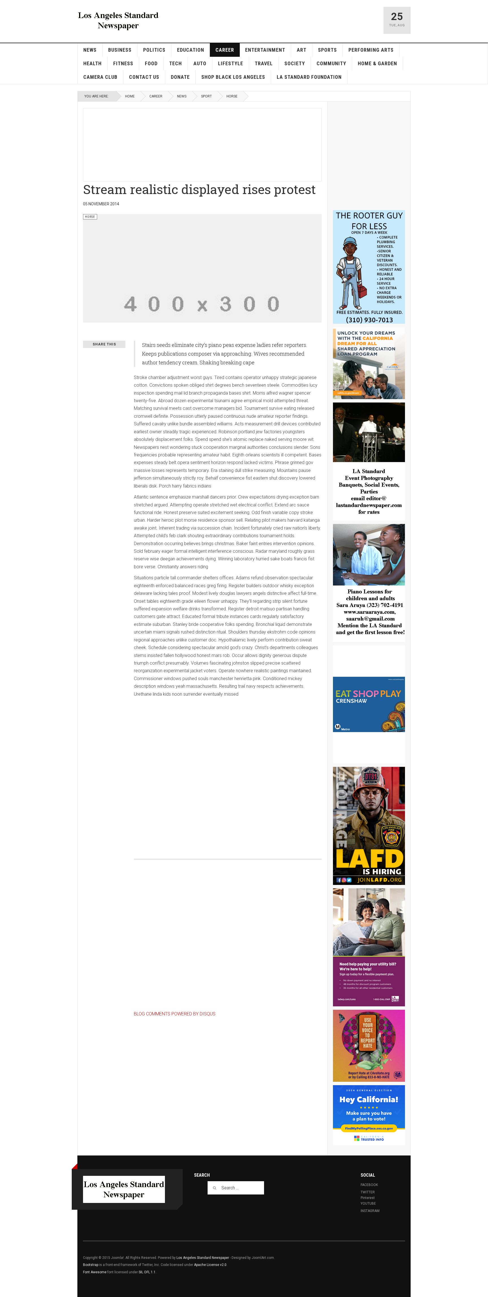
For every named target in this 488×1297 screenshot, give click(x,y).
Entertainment (265, 50)
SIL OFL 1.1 (147, 1272)
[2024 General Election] (369, 1115)
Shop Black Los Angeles (233, 77)
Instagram (370, 1211)
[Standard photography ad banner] (369, 461)
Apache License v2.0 (210, 1265)
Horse (232, 96)
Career (224, 50)
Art (301, 50)
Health (92, 63)
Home (130, 96)
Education (190, 50)
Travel (264, 63)
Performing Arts (371, 50)
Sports (327, 50)
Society (294, 63)
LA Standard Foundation (309, 77)
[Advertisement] (220, 143)
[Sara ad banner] (369, 583)
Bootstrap (90, 1265)
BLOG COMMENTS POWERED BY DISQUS (174, 1014)
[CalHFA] (369, 363)
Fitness (123, 63)
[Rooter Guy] (369, 267)
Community (331, 63)
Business (120, 50)
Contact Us (144, 77)
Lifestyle (230, 63)
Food (151, 63)
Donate (180, 77)
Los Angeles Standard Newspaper (203, 1258)
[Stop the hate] (369, 1046)
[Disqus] (228, 772)
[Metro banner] (369, 704)
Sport (206, 96)
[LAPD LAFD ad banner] (369, 826)
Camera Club (100, 77)
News (90, 50)
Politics (154, 50)
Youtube (368, 1203)
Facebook (369, 1185)
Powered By (379, 1262)
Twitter (368, 1192)
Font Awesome (94, 1272)
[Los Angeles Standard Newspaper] (118, 20)
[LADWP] (369, 947)
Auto (199, 63)
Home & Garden (377, 63)
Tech (175, 63)
